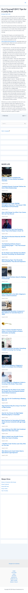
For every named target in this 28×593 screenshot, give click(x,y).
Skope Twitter (4, 488)
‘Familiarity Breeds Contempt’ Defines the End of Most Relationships (14, 187)
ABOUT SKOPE (14, 580)
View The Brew (4, 490)
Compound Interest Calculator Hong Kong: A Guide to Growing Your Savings (14, 349)
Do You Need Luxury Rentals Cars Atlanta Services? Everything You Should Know (13, 253)
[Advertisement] (14, 516)
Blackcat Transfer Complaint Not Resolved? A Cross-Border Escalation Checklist (12, 179)
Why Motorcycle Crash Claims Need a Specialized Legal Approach (13, 451)
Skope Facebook (5, 484)
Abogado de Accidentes (14, 563)
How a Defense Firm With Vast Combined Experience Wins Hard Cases (14, 429)
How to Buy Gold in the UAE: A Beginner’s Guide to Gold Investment (14, 294)
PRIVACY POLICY (14, 582)
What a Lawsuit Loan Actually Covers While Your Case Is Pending (12, 437)
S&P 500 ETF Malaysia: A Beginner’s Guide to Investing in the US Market (12, 366)
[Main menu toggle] (25, 2)
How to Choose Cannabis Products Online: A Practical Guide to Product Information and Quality (12, 331)
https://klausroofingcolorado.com (8, 41)
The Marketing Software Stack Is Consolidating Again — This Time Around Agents (13, 245)
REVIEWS (14, 575)
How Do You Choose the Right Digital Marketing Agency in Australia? (12, 413)
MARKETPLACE (14, 579)
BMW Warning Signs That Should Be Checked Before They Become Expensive (14, 260)
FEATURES (14, 572)
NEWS (14, 574)
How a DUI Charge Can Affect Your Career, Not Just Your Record (14, 213)
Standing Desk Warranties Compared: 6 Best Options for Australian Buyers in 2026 (13, 312)
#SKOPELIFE (14, 577)
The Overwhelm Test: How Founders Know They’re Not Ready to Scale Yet (12, 230)
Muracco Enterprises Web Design (8, 482)
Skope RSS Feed (5, 486)
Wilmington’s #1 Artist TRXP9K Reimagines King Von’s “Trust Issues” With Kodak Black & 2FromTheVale (14, 205)
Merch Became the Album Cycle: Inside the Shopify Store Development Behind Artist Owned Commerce (13, 391)
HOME (14, 571)
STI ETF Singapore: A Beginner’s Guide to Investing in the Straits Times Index (13, 383)
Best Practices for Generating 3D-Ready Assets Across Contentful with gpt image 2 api (13, 422)
